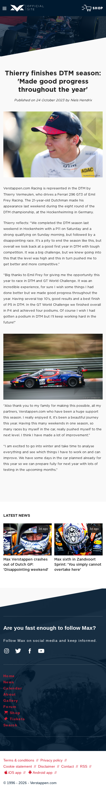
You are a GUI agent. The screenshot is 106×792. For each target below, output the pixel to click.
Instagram (6, 651)
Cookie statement (17, 766)
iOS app (14, 772)
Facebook (29, 651)
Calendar (12, 688)
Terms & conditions (18, 760)
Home (9, 676)
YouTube (41, 651)
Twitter (18, 651)
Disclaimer (46, 766)
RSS (83, 766)
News (8, 682)
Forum (9, 707)
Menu (4, 8)
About (9, 694)
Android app (42, 772)
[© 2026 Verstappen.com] (53, 144)
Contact (67, 766)
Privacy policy (51, 760)
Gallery (10, 700)
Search (10, 725)
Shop (98, 8)
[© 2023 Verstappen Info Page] (53, 367)
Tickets (17, 719)
